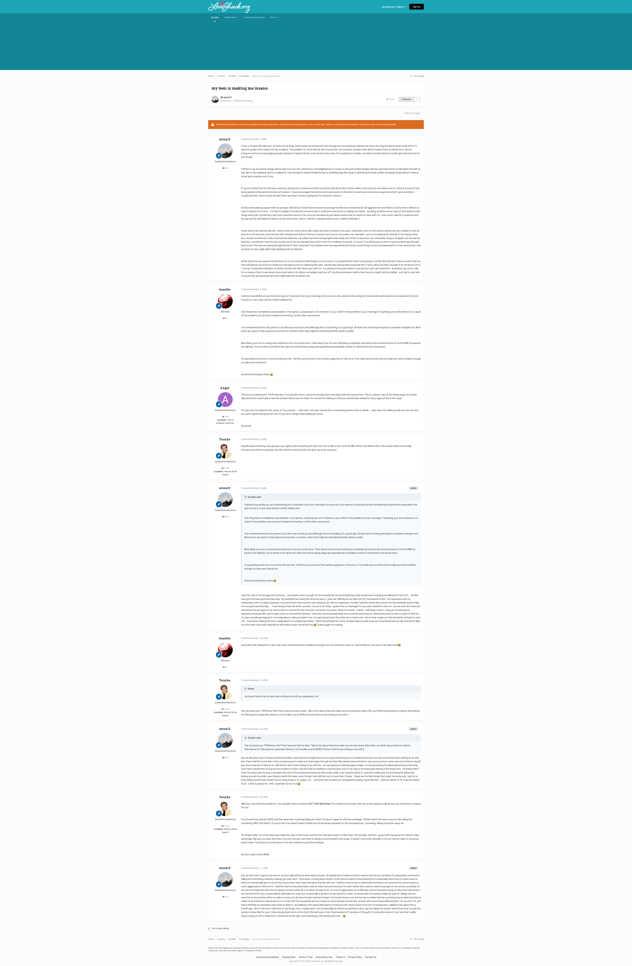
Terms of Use (306, 957)
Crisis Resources (324, 957)
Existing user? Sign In (393, 7)
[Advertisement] (316, 47)
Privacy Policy (355, 957)
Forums (215, 17)
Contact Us (370, 957)
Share (391, 99)
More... (274, 17)
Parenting (247, 100)
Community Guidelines (254, 17)
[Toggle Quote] (245, 497)
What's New (230, 17)
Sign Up (416, 6)
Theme (340, 957)
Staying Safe (289, 957)
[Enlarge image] (271, 374)
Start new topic (412, 113)
